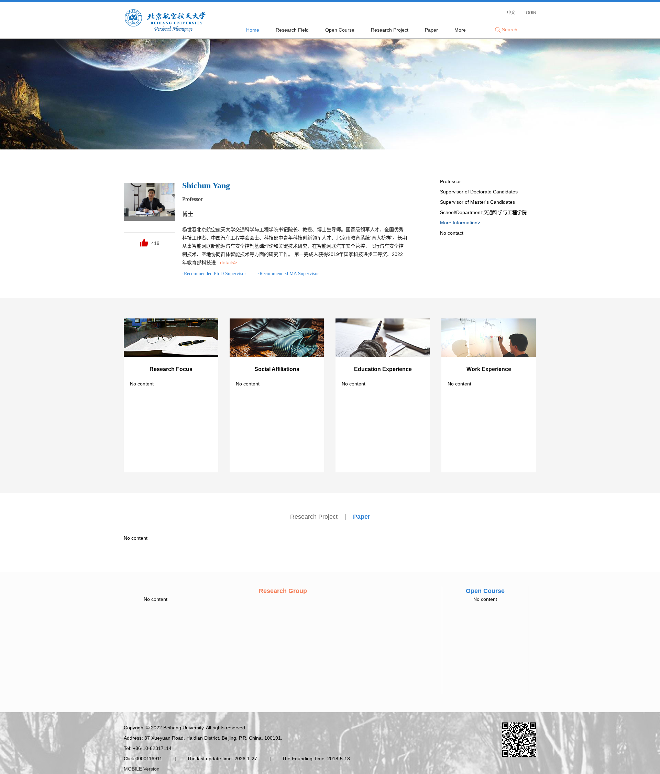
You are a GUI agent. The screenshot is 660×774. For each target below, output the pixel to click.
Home (252, 30)
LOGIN (530, 12)
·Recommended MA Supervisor (288, 273)
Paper (431, 30)
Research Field (292, 30)
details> (228, 262)
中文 (511, 12)
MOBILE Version (142, 769)
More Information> (460, 222)
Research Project (389, 30)
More (460, 30)
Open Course (339, 30)
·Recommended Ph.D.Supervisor (214, 273)
